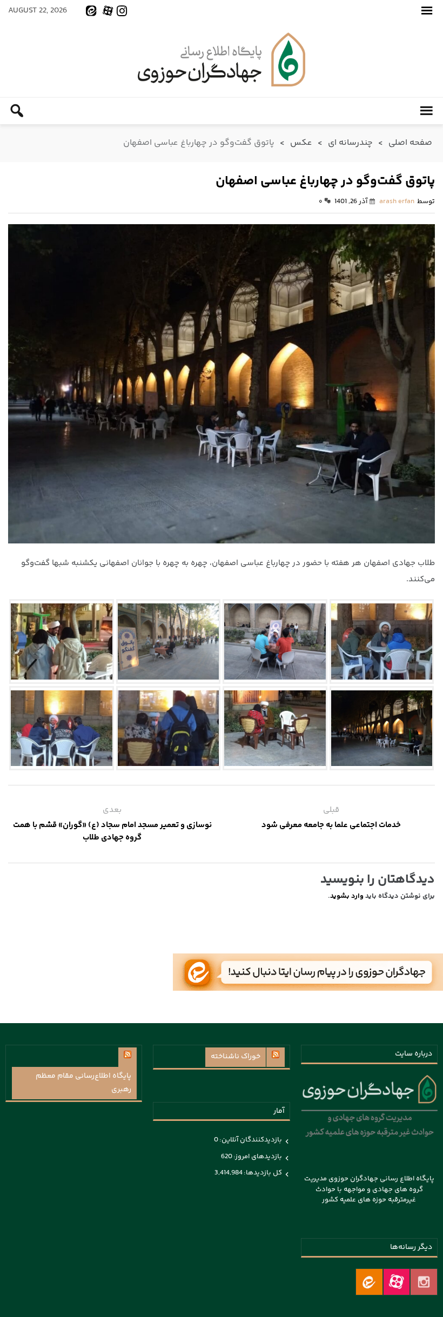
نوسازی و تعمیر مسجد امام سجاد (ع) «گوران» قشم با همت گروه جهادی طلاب (112, 831)
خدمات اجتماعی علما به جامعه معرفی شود (331, 825)
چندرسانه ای (350, 143)
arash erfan (396, 201)
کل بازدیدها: (262, 1172)
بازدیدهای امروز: (257, 1156)
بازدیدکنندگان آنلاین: (250, 1139)
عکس (301, 143)
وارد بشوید (347, 896)
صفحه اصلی (410, 143)
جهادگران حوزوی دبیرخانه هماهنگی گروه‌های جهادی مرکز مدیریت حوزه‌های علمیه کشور (221, 59)
